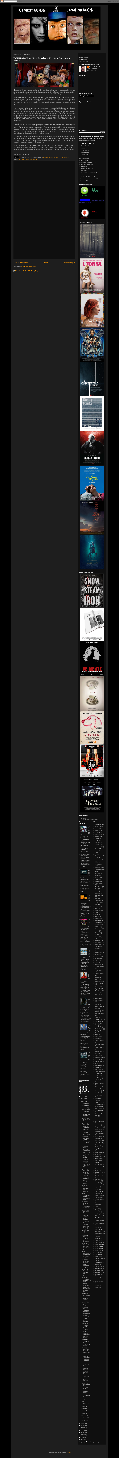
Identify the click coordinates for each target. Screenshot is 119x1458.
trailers (97, 830)
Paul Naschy (98, 1266)
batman (97, 875)
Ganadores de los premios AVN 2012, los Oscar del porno (85, 856)
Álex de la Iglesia (99, 1013)
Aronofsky (97, 1193)
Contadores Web (83, 61)
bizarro (97, 1053)
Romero (97, 1145)
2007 (82, 1439)
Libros (96, 1206)
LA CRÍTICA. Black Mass (86, 1133)
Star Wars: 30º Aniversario (99, 1180)
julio (83, 1406)
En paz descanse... (98, 855)
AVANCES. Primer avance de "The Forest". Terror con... (86, 1394)
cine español (29, 159)
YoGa (96, 1116)
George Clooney (99, 966)
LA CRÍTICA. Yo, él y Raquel (85, 1303)
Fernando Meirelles (97, 1237)
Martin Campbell (99, 1166)
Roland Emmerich (99, 1172)
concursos (97, 956)
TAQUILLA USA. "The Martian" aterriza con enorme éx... (86, 1351)
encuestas (97, 867)
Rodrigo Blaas (98, 1272)
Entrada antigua (69, 263)
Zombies (97, 879)
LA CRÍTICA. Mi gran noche (85, 1156)
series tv (97, 877)
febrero (84, 1418)
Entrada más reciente (21, 263)
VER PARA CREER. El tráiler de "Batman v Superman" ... (85, 1127)
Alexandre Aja (98, 1091)
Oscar (96, 840)
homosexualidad (99, 1121)
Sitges (96, 1034)
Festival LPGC (99, 1156)
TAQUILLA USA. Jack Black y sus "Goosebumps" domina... (86, 1204)
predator (97, 1285)
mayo (84, 1410)
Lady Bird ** (84, 170)
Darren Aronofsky (99, 1040)
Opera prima (98, 929)
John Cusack (98, 1246)
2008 (82, 1437)
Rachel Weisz (98, 1268)
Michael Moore (99, 1258)
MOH (96, 1063)
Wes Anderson (99, 1000)
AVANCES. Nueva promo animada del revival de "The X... (86, 1254)
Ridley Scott (98, 908)
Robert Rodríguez (99, 995)
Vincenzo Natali (99, 1278)
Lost (96, 1008)
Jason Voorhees (99, 1133)
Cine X (97, 960)
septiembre (85, 1400)
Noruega (97, 1264)
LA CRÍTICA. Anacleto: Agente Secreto (85, 1378)
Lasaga (97, 977)
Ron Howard (98, 1147)
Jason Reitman (99, 1244)
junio (83, 1408)
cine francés (98, 942)
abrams (97, 891)
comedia (97, 844)
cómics (97, 842)
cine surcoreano (99, 1118)
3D (95, 935)
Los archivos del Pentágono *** (89, 172)
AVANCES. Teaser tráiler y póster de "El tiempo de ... (86, 1359)
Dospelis (83, 818)
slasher (97, 931)
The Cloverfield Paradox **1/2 (88, 177)
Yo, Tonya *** (84, 181)
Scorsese (97, 987)
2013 (82, 1425)
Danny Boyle (98, 1006)
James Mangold (99, 1095)
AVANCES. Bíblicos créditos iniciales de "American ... (86, 1371)
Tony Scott (98, 1183)
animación (97, 873)
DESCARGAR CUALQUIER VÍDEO (90, 819)
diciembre (85, 1103)
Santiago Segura (99, 1031)
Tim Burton (98, 912)
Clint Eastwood (99, 983)
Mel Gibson (98, 1078)
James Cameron (99, 970)
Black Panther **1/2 (86, 160)
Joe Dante (97, 1138)
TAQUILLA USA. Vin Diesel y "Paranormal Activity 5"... (86, 1149)
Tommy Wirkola (99, 1110)
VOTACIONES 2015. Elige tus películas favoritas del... (86, 1288)
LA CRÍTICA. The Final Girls (85, 1231)
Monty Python (98, 1214)
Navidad (97, 1067)
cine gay (97, 1227)
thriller (96, 862)
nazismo (97, 1089)
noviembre (85, 1105)
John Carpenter (99, 1104)
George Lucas (98, 1073)
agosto (84, 1403)
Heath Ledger (98, 1158)
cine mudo (97, 1229)
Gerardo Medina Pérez (95, 67)
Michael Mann (98, 1170)
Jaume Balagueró (99, 937)
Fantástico (98, 900)
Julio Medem (98, 1164)
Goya (96, 889)
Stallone (97, 933)
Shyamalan (98, 989)
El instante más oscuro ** (87, 164)
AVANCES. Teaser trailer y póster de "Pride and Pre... (86, 1272)
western (97, 918)
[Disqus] (44, 186)
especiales (98, 847)
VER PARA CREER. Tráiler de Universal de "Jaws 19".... (86, 1326)
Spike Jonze (98, 1087)
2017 (82, 1096)
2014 (82, 1423)
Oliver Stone (98, 1106)
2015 (82, 1101)
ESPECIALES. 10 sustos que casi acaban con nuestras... (86, 1112)
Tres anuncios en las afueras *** (89, 179)
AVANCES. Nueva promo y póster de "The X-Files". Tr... (86, 1188)
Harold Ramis (98, 1240)
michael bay (98, 964)
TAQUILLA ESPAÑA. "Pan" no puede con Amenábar (85, 1238)
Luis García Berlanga (98, 1209)
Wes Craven (98, 991)
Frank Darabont (99, 1019)
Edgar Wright (98, 1195)
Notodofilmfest (99, 1143)
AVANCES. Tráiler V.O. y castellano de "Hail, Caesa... (86, 1280)
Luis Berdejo (98, 1254)
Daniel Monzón (99, 1071)
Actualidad (22, 159)
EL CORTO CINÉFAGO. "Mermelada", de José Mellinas (86, 1386)
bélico (96, 954)
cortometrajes (98, 864)
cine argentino (98, 1185)
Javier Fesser (98, 1136)
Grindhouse (98, 1075)
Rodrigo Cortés (99, 1029)
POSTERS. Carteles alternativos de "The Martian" (86, 1334)
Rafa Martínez (99, 1108)
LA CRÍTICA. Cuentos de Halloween (86, 1119)
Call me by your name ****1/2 (88, 162)
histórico (97, 1154)
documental (98, 944)
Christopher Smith (100, 1233)
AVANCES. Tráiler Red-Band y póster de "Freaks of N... (86, 1219)
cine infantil (98, 1055)
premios (97, 836)
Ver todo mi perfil (92, 70)
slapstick (97, 1187)
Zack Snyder (98, 887)
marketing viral (99, 948)
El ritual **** (84, 166)
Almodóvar (98, 920)
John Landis (98, 1250)
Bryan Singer (98, 981)
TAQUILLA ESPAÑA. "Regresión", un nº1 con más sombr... (86, 1310)
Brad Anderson (99, 1231)
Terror (96, 838)
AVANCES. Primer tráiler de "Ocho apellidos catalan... (86, 1296)
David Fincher (98, 922)
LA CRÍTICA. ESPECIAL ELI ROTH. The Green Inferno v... (85, 1180)
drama (96, 849)
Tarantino (97, 906)
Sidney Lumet (98, 1216)
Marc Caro (97, 1256)
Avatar (96, 1017)
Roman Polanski (99, 1083)
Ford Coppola (98, 1197)
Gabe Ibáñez (98, 1129)
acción (96, 858)
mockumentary (99, 1057)
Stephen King (98, 1051)
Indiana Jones (98, 1131)
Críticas (97, 828)
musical (97, 1004)
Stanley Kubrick (99, 1274)
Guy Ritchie (98, 1021)
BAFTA (97, 979)
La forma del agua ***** (87, 168)
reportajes (97, 860)
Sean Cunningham (100, 1176)
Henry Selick (98, 1242)
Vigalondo (97, 940)
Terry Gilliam (98, 1218)
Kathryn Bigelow (99, 973)
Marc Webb (98, 1027)
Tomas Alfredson (99, 1223)
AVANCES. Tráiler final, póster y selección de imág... (86, 1196)
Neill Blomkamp (99, 1080)
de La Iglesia (98, 958)
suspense (97, 910)
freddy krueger (99, 1152)
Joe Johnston (98, 1102)
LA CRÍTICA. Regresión (85, 1365)
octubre (84, 1108)
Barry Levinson (99, 1127)
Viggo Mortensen (99, 1149)
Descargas (98, 924)
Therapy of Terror (99, 1220)
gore (96, 898)
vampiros (97, 1059)
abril (83, 1413)
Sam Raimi (98, 946)
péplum (97, 1287)
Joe (96, 1162)
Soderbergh (98, 998)
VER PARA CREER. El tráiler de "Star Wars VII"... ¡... (85, 1172)
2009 (82, 1435)
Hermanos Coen (99, 1044)
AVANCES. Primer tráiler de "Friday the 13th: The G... (86, 1246)
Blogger (69, 1452)
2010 (82, 1432)
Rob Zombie (98, 1069)
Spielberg (97, 881)
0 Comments (65, 157)
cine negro (97, 1036)
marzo (84, 1415)
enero (84, 1420)
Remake (97, 916)
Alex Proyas (98, 1191)
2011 (82, 1430)
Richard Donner (99, 1270)
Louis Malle (98, 1252)
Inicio (46, 263)
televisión (97, 1125)
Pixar (96, 914)
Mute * (82, 175)
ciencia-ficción (99, 851)
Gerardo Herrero (99, 1199)
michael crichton (99, 1281)
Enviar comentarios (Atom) (28, 266)
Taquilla (35, 159)
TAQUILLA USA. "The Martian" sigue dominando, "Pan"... (86, 1263)
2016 (82, 1098)
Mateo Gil (97, 1212)
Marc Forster (98, 1065)
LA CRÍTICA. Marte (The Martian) (85, 1226)
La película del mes (89, 951)
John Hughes (98, 1248)
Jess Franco (98, 1160)
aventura (97, 893)
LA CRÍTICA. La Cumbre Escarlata (85, 1211)
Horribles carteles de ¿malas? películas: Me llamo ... (86, 1318)
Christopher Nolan (99, 869)
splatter (97, 1189)
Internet (97, 993)
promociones (98, 952)
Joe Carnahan (98, 1061)
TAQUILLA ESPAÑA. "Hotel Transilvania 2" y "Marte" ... (86, 1140)
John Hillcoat (98, 1140)
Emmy (96, 962)
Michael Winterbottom (98, 1261)
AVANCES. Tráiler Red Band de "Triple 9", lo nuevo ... (86, 1342)
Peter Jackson (99, 883)
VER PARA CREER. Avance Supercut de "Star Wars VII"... (86, 1163)
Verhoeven (98, 1114)
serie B (97, 1038)
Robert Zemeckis (99, 1047)
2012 (82, 1428)
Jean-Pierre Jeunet (98, 1099)
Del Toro (97, 926)
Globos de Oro (99, 895)
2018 (82, 1094)
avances (97, 826)
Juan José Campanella (98, 1203)
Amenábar (97, 1093)
